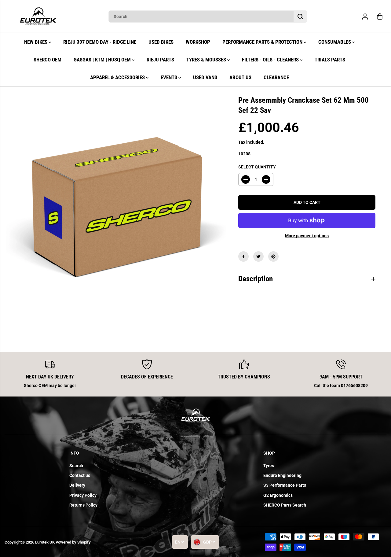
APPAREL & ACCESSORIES (118, 77)
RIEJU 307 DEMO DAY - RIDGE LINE (99, 42)
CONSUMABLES (335, 42)
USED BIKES (161, 42)
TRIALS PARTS (330, 60)
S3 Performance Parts (284, 485)
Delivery (77, 485)
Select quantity (257, 166)
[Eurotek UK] (38, 16)
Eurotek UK (45, 542)
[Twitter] (258, 256)
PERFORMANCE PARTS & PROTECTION (263, 42)
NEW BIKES (36, 42)
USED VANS (205, 77)
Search (76, 465)
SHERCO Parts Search (284, 505)
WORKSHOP (198, 42)
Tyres (268, 465)
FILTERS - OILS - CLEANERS (271, 60)
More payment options (307, 235)
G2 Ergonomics (278, 495)
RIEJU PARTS (160, 60)
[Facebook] (243, 256)
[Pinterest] (273, 256)
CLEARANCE (276, 77)
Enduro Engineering (282, 475)
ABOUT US (240, 77)
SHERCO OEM (47, 60)
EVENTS (169, 77)
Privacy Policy (83, 495)
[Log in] (365, 16)
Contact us (79, 475)
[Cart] (379, 16)
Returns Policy (83, 505)
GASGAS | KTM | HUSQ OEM (103, 60)
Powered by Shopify (73, 542)
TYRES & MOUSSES (206, 60)
